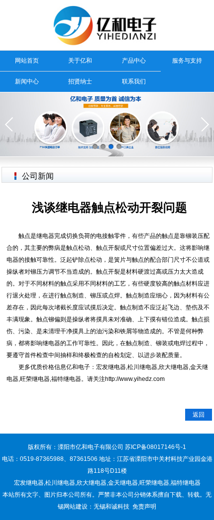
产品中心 (134, 60)
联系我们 (134, 81)
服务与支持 (187, 60)
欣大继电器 (92, 482)
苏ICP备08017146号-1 (155, 447)
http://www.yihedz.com (135, 378)
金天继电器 (123, 482)
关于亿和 (80, 60)
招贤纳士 (80, 81)
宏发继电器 (29, 482)
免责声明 (144, 506)
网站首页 (27, 60)
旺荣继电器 (154, 482)
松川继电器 (60, 482)
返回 (199, 414)
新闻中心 (27, 81)
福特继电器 (186, 482)
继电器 (45, 235)
